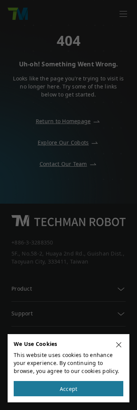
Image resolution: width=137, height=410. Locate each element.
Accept (69, 388)
